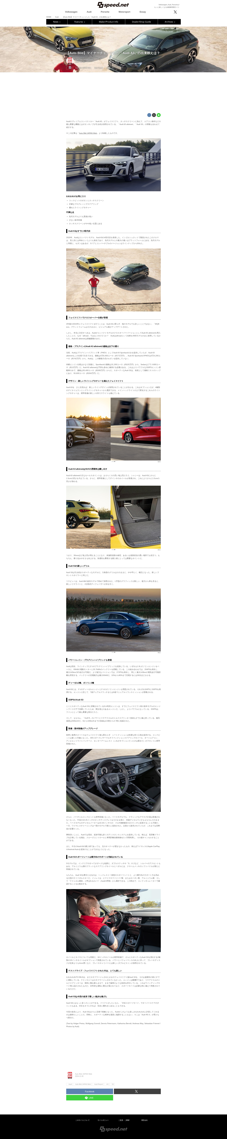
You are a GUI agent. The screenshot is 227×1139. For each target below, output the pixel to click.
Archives (169, 21)
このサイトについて (82, 1120)
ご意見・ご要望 (123, 1120)
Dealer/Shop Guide (141, 21)
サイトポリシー (103, 1120)
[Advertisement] (113, 92)
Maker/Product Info (108, 21)
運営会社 (144, 1120)
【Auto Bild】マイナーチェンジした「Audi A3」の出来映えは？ (113, 53)
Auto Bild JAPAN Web (84, 60)
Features (79, 21)
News (56, 21)
